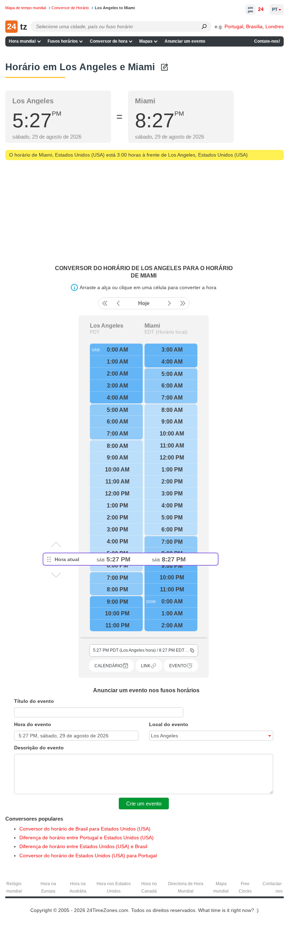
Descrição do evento (39, 747)
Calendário (108, 665)
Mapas (146, 41)
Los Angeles (106, 326)
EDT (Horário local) (165, 331)
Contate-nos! (267, 41)
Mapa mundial (221, 887)
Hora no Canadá (149, 887)
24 (261, 9)
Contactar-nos (273, 887)
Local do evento (168, 724)
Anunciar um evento (185, 41)
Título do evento (34, 701)
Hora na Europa (48, 887)
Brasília (254, 26)
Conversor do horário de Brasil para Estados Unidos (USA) (84, 829)
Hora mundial (22, 41)
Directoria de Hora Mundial (185, 887)
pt (274, 9)
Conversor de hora (109, 41)
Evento (177, 665)
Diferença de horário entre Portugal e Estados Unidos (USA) (86, 837)
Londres (274, 26)
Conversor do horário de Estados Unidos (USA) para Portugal (88, 855)
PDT (95, 331)
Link (145, 665)
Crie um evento (143, 804)
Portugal (234, 26)
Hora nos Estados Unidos (114, 887)
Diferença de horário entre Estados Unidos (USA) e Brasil (83, 846)
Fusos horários (63, 41)
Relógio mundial (14, 887)
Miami (152, 326)
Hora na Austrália (77, 887)
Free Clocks (245, 887)
